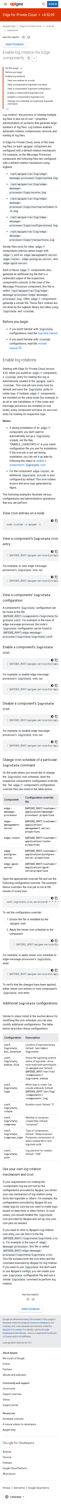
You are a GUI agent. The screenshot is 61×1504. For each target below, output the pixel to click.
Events (6, 1363)
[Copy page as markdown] (29, 58)
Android (7, 1451)
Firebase (7, 1462)
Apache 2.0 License (12, 1329)
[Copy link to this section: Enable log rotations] (39, 360)
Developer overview (13, 1418)
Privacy (7, 1487)
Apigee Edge (9, 26)
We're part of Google (14, 1358)
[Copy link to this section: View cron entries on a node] (47, 513)
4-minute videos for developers (19, 1424)
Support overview (12, 1394)
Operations (12, 30)
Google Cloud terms (38, 1487)
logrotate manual (47, 333)
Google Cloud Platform (15, 1468)
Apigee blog (9, 1429)
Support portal (10, 1405)
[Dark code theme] (52, 521)
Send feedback (14, 44)
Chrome (7, 1457)
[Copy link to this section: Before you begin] (31, 322)
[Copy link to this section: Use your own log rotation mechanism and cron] (37, 1175)
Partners (7, 1369)
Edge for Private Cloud (20, 15)
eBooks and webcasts (14, 1374)
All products (9, 1473)
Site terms (19, 1487)
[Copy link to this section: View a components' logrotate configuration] (25, 601)
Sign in (52, 4)
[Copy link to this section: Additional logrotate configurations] (6, 1009)
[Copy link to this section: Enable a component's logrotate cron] (12, 653)
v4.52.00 (48, 15)
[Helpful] (23, 37)
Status (6, 1399)
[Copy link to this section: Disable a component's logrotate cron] (12, 709)
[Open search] (44, 4)
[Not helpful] (28, 37)
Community (9, 1388)
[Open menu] (5, 4)
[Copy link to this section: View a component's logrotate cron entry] (13, 544)
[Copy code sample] (56, 521)
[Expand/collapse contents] (21, 68)
